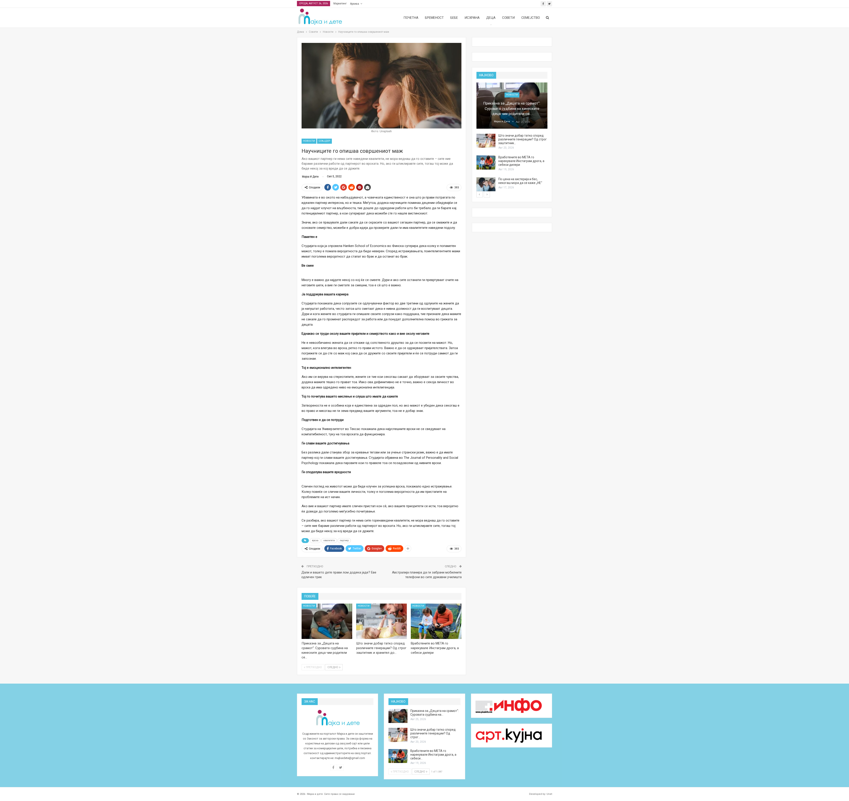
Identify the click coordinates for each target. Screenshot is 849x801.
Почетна (410, 18)
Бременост (434, 18)
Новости (309, 141)
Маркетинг (340, 3)
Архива (354, 3)
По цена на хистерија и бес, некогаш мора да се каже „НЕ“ (520, 181)
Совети (508, 18)
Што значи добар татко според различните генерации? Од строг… (433, 733)
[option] (511, 136)
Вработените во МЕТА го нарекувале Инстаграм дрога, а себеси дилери (521, 160)
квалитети (329, 540)
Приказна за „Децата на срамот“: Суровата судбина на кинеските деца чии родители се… (511, 108)
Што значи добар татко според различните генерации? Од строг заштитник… (522, 139)
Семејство (530, 18)
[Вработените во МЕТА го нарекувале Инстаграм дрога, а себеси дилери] (436, 621)
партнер (344, 540)
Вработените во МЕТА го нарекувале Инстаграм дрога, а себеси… (433, 754)
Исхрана (472, 18)
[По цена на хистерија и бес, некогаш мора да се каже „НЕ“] (485, 184)
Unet (549, 794)
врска (315, 540)
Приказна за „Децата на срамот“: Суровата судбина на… (434, 712)
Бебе (454, 18)
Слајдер (324, 141)
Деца (490, 18)
